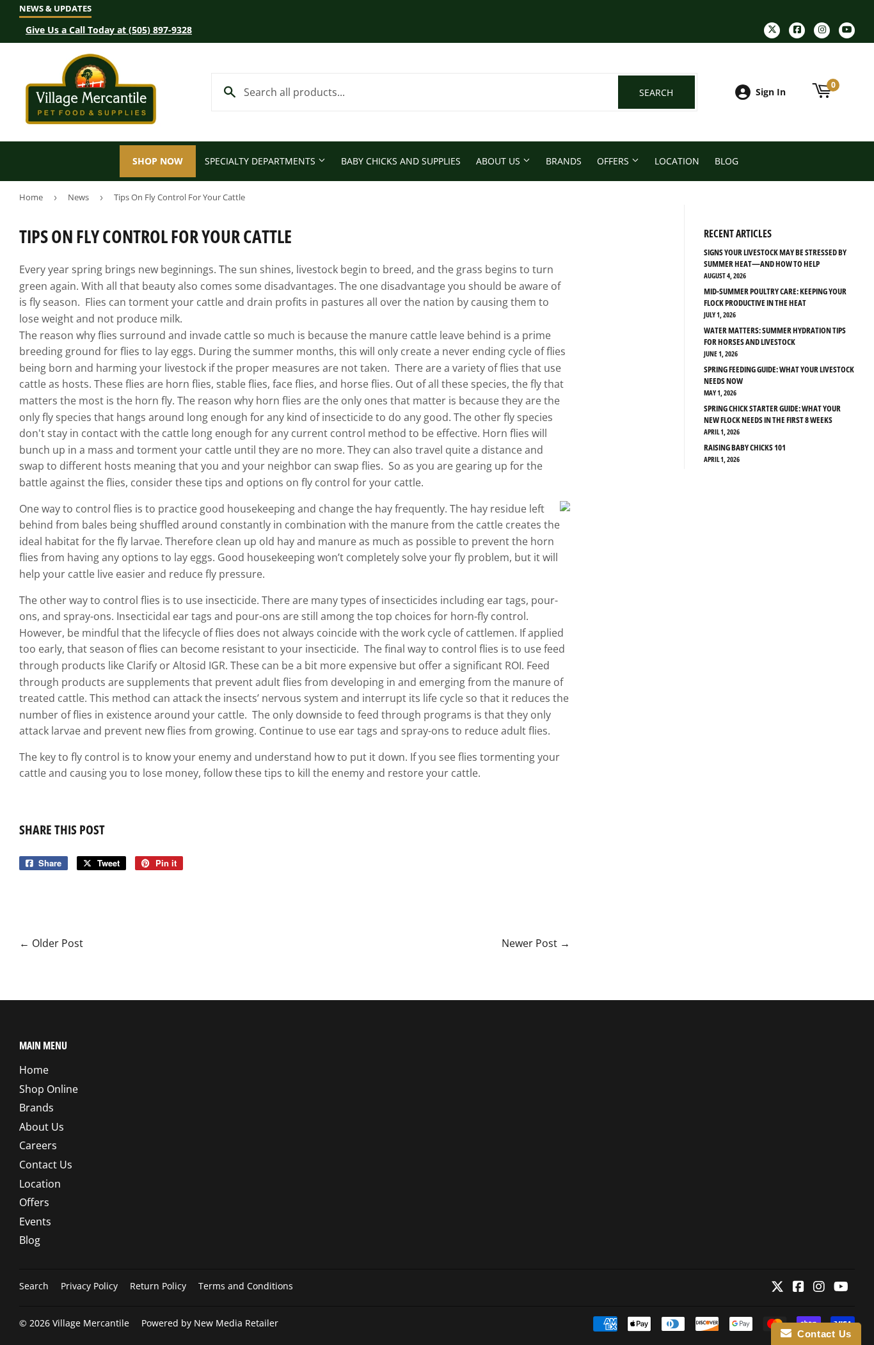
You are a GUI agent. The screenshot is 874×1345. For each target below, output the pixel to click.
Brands (564, 161)
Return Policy (158, 1286)
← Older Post (51, 943)
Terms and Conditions (245, 1286)
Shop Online (48, 1089)
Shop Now (157, 161)
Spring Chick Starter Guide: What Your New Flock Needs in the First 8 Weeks (772, 414)
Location (677, 161)
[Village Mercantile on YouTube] (841, 1287)
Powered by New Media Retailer (209, 1323)
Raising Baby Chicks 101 (745, 447)
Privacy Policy (89, 1286)
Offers (614, 161)
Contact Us (45, 1165)
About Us (499, 161)
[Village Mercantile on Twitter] (777, 1287)
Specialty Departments (261, 161)
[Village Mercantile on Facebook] (798, 1287)
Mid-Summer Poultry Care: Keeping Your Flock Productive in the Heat (775, 296)
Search (667, 92)
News (78, 197)
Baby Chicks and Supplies (401, 161)
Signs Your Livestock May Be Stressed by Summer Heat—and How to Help (775, 257)
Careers (38, 1145)
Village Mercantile (90, 1323)
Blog (726, 161)
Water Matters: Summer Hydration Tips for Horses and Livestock (775, 335)
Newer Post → (536, 943)
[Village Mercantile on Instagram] (819, 1287)
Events (35, 1221)
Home (31, 197)
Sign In (771, 92)
